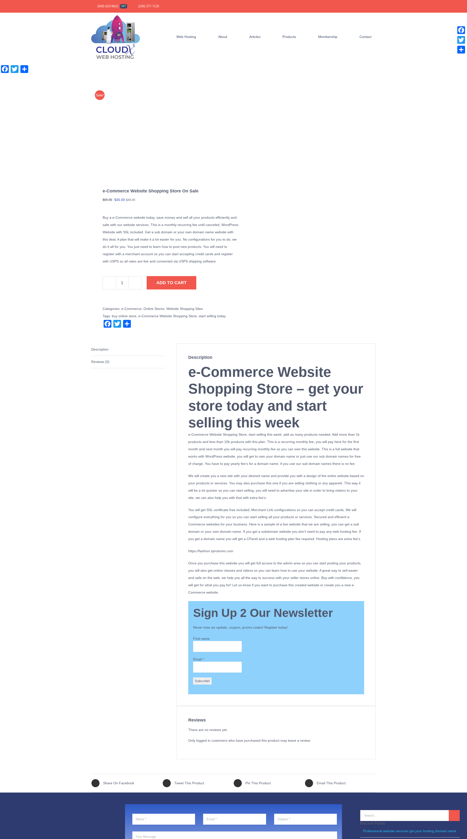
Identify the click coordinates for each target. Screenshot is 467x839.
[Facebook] (461, 30)
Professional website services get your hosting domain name (409, 831)
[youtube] (374, 6)
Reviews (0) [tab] (100, 362)
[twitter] (358, 6)
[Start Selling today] (159, 130)
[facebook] (351, 6)
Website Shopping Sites (184, 309)
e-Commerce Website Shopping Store (167, 316)
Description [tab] (99, 349)
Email (198, 659)
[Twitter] (461, 40)
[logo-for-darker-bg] (30, 808)
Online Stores (154, 309)
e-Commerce (131, 309)
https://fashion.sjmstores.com (210, 551)
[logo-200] (115, 14)
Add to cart (171, 282)
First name (201, 639)
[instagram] (366, 6)
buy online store (124, 316)
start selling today (212, 316)
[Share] (461, 49)
